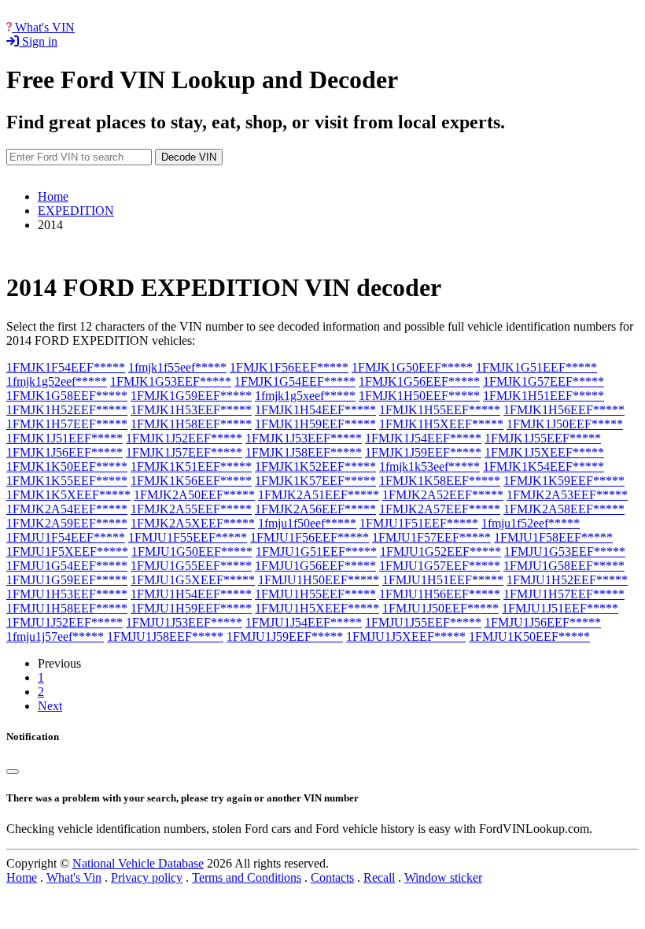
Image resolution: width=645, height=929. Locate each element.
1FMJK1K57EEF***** (315, 480)
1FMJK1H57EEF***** (66, 424)
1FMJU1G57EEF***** (439, 565)
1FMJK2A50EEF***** (194, 495)
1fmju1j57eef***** (55, 636)
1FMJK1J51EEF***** (64, 438)
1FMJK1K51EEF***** (191, 466)
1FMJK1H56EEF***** (564, 409)
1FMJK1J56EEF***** (64, 452)
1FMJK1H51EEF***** (543, 395)
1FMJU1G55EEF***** (191, 565)
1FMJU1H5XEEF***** (317, 608)
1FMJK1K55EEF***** (66, 480)
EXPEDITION (76, 210)
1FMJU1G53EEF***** (564, 551)
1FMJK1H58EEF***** (191, 424)
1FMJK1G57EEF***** (543, 381)
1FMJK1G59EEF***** (191, 395)
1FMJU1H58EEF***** (66, 608)
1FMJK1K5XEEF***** (68, 495)
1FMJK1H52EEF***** (66, 409)
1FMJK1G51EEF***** (536, 367)
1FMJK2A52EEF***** (442, 495)
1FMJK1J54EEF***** (423, 438)
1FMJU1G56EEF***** (315, 565)
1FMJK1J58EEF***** (303, 452)
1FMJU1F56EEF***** (309, 537)
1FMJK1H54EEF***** (315, 409)
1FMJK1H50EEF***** (419, 395)
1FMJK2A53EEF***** (567, 495)
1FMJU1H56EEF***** (439, 594)
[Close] (12, 771)
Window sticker (443, 877)
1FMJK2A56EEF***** (315, 509)
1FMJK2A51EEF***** (318, 495)
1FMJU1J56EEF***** (543, 622)
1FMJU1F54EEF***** (65, 537)
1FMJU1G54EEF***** (66, 565)
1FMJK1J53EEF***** (303, 438)
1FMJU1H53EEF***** (66, 594)
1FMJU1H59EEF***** (191, 608)
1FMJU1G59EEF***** (66, 580)
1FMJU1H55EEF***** (315, 594)
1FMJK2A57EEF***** (439, 509)
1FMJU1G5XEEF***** (193, 580)
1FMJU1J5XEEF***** (406, 636)
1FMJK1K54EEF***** (543, 466)
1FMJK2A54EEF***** (66, 509)
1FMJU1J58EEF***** (165, 636)
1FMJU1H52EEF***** (567, 580)
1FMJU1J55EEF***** (423, 622)
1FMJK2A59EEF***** (66, 523)
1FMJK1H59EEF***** (315, 424)
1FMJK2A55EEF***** (191, 509)
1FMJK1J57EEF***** (184, 452)
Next (50, 705)
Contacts (332, 877)
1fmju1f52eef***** (530, 523)
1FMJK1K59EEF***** (564, 480)
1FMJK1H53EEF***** (191, 409)
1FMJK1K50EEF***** (66, 466)
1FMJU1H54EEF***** (191, 594)
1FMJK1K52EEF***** (315, 466)
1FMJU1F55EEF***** (187, 537)
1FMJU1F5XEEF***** (67, 551)
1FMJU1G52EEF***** (440, 551)
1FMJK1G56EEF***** (419, 381)
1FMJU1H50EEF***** (318, 580)
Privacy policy (146, 877)
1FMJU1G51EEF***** (316, 551)
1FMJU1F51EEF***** (418, 523)
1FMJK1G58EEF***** (66, 395)
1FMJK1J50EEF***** (565, 424)
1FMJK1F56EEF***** (289, 367)
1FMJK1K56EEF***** (191, 480)
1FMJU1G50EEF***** (191, 551)
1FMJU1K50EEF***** (529, 636)
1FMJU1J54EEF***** (303, 622)
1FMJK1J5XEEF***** (544, 452)
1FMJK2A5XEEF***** (193, 523)
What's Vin (73, 877)
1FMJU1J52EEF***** (64, 622)
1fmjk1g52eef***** (56, 381)
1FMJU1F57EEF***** (431, 537)
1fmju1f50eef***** (307, 523)
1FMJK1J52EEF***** (184, 438)
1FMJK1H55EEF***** (439, 409)
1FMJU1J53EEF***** (184, 622)
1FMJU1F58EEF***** (553, 537)
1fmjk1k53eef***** (429, 466)
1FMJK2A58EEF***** (564, 509)
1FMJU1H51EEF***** (442, 580)
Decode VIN (188, 157)
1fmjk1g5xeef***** (305, 395)
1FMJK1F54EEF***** (65, 367)
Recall (379, 877)
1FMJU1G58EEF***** (564, 565)
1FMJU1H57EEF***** (564, 594)
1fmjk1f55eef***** (177, 367)
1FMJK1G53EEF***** (170, 381)
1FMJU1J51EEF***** (560, 608)
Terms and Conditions (246, 877)
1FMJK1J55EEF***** (543, 438)
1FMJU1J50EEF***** (440, 608)
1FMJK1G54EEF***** (295, 381)
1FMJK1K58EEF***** (439, 480)
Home (53, 196)
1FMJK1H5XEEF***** (441, 424)
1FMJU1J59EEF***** (285, 636)
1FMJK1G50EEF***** (412, 367)
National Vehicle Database (138, 863)
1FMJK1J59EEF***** (423, 452)
